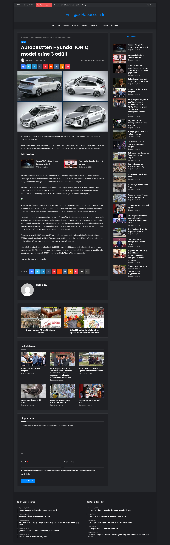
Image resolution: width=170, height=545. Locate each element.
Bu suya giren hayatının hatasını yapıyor (138, 132)
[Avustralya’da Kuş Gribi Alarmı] (33, 391)
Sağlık (85, 25)
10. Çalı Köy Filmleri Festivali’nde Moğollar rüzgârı (137, 144)
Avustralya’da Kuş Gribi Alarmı (31, 401)
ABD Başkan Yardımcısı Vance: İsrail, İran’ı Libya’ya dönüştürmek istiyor (137, 219)
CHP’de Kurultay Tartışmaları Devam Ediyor (136, 241)
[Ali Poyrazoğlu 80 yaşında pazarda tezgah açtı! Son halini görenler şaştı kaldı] (119, 68)
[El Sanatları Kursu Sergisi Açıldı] (91, 391)
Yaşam (105, 25)
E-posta (24, 462)
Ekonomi (75, 25)
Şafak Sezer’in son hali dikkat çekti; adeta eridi (138, 80)
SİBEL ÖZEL (29, 60)
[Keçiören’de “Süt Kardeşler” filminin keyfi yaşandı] (119, 123)
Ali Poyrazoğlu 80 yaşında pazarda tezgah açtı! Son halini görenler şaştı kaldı (80, 5)
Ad (22, 453)
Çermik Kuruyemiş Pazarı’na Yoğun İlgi (136, 165)
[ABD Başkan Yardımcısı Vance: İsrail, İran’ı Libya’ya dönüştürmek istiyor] (119, 218)
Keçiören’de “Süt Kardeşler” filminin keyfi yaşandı (138, 122)
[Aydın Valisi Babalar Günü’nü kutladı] (70, 164)
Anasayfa (56, 25)
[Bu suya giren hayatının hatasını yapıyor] (119, 134)
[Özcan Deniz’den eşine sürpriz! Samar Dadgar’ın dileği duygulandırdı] (119, 269)
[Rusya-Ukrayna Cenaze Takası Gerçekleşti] (62, 391)
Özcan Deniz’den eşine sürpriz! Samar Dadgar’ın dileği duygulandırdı (137, 270)
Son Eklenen (131, 36)
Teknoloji (95, 25)
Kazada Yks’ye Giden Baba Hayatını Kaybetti (138, 46)
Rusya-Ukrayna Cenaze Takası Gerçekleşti (60, 401)
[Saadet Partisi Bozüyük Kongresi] (33, 359)
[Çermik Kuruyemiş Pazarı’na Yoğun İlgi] (119, 167)
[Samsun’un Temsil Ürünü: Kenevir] (119, 177)
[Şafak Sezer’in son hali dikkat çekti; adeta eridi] (119, 82)
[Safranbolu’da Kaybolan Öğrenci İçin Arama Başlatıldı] (91, 359)
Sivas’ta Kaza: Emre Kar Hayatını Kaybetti (138, 230)
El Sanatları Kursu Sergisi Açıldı (89, 401)
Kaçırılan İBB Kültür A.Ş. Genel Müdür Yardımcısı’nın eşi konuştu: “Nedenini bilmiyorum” (137, 255)
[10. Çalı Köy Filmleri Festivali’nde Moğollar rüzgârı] (119, 145)
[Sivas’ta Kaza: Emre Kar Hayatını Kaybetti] (119, 232)
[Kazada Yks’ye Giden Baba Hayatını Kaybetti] (27, 164)
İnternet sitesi (69, 462)
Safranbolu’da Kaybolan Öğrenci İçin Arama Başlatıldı (91, 369)
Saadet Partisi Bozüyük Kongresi (31, 369)
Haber (66, 25)
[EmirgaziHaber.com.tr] (85, 14)
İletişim (114, 25)
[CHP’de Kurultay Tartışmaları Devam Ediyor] (119, 242)
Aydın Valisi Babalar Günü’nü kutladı (136, 56)
